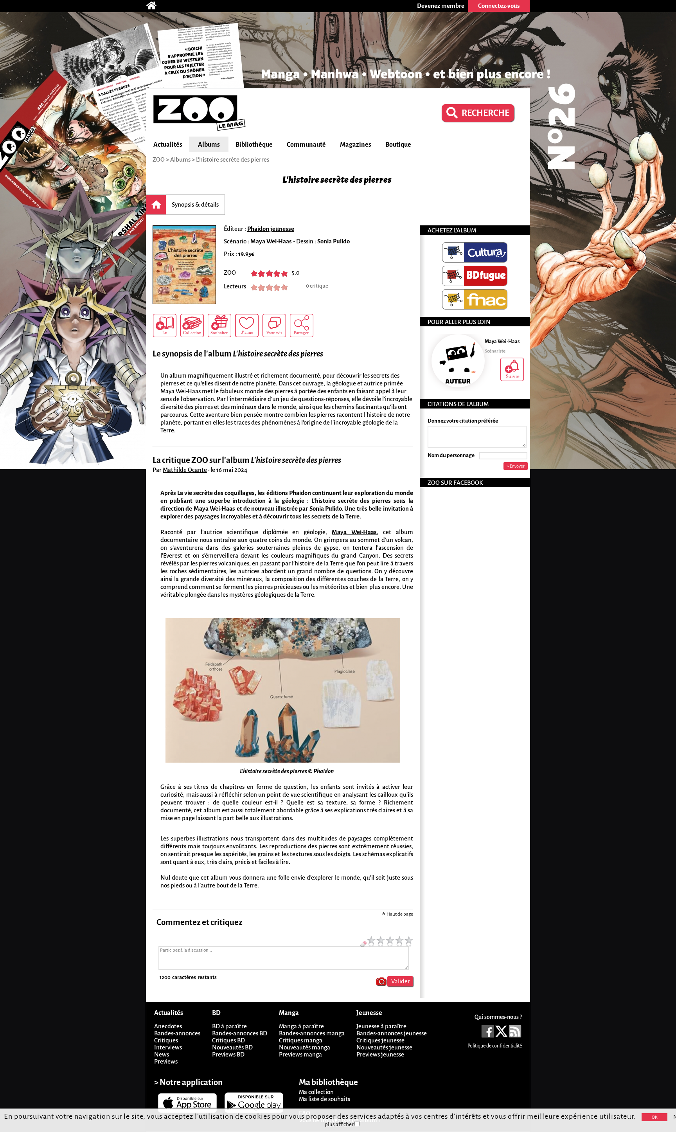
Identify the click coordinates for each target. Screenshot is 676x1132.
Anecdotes (168, 1026)
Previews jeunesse (380, 1054)
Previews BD (228, 1054)
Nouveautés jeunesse (384, 1047)
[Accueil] (155, 6)
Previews (166, 1061)
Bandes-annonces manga (312, 1033)
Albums (209, 144)
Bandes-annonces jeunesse (391, 1033)
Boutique (398, 144)
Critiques (166, 1040)
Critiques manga (300, 1040)
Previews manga (300, 1054)
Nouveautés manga (304, 1047)
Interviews (168, 1047)
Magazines (355, 144)
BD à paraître (229, 1026)
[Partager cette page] (301, 325)
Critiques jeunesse (380, 1040)
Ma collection (316, 1092)
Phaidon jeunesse (270, 228)
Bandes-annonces (177, 1033)
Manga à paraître (301, 1026)
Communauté (306, 144)
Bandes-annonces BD (239, 1033)
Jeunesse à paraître (381, 1026)
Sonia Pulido (333, 241)
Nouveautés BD (232, 1047)
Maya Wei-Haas (271, 241)
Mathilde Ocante (185, 469)
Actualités (167, 144)
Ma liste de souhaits (324, 1099)
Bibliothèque (254, 144)
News (161, 1054)
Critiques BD (228, 1040)
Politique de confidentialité (494, 1046)
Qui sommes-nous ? (498, 1017)
